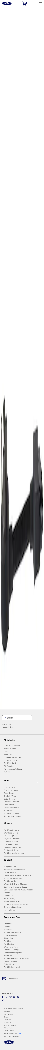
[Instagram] (14, 997)
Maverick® (7, 727)
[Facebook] (3, 997)
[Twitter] (6, 997)
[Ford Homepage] (9, 1043)
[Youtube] (10, 997)
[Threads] (18, 997)
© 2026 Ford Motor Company (13, 1009)
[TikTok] (3, 1000)
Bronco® (6, 724)
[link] (7, 1011)
